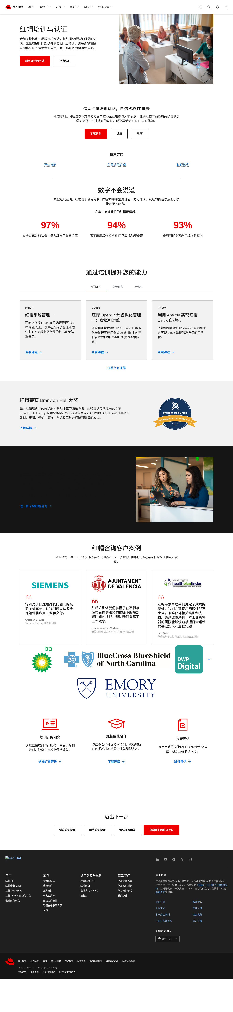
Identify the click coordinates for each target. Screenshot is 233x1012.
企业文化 (160, 908)
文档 (45, 910)
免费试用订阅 (116, 165)
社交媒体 (122, 895)
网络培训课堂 (97, 830)
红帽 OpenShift (13, 890)
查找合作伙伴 (50, 900)
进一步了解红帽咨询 (33, 506)
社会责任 (197, 914)
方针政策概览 (49, 972)
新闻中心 (197, 901)
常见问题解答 (127, 830)
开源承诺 (197, 908)
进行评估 (180, 762)
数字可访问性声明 (67, 972)
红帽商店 (85, 885)
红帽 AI (9, 880)
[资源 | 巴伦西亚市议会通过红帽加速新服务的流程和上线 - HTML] (117, 583)
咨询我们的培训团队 (161, 830)
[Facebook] (174, 860)
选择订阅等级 (47, 762)
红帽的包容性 (96, 961)
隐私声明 (22, 972)
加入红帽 (197, 920)
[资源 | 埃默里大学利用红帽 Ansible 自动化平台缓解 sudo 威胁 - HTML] (116, 688)
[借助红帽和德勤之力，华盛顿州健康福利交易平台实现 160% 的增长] (183, 581)
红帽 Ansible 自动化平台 (18, 895)
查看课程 (31, 352)
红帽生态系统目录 (52, 905)
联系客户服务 (125, 885)
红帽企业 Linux (13, 885)
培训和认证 (49, 880)
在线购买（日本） (89, 890)
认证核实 (183, 165)
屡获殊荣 (160, 892)
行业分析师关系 (163, 920)
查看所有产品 (12, 900)
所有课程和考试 (34, 61)
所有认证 (65, 61)
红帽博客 (81, 961)
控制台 (84, 895)
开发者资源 (49, 895)
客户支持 (48, 890)
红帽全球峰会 (128, 961)
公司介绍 (160, 901)
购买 (140, 134)
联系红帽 (69, 961)
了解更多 (95, 134)
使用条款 (34, 972)
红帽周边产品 (112, 961)
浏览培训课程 (67, 830)
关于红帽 (22, 961)
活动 (45, 961)
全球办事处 (56, 961)
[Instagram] (190, 860)
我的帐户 (48, 885)
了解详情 (26, 428)
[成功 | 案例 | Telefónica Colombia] (208, 659)
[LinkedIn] (157, 860)
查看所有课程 (116, 368)
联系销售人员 (125, 880)
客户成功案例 (162, 914)
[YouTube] (166, 860)
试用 (119, 134)
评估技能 (50, 165)
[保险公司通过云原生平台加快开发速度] (117, 659)
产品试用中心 (87, 880)
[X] (182, 860)
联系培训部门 (125, 890)
